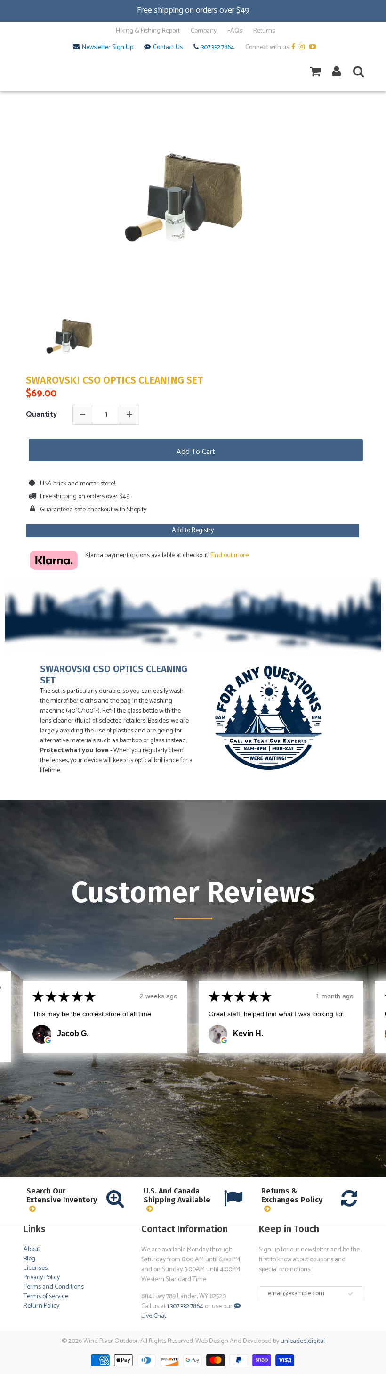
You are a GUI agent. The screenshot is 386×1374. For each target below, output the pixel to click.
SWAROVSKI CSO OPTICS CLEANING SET (114, 381)
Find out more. (229, 555)
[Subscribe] (350, 1293)
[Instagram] (303, 47)
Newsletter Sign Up (107, 47)
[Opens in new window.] (48, 1040)
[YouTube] (313, 47)
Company (204, 31)
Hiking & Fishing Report (148, 31)
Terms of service (46, 1296)
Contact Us (168, 47)
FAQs (234, 31)
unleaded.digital (303, 1341)
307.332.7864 (217, 47)
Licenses (36, 1268)
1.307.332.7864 (185, 1306)
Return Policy (41, 1305)
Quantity (41, 414)
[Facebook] (294, 47)
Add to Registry (193, 530)
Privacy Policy (42, 1277)
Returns (264, 31)
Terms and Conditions (54, 1287)
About (32, 1249)
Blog (29, 1258)
